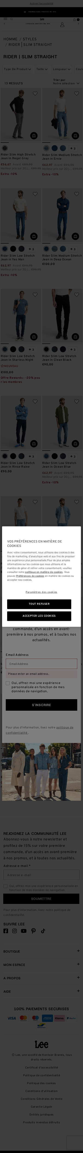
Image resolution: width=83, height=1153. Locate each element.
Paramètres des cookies (41, 592)
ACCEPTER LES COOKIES (39, 616)
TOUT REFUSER (39, 604)
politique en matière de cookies (44, 572)
